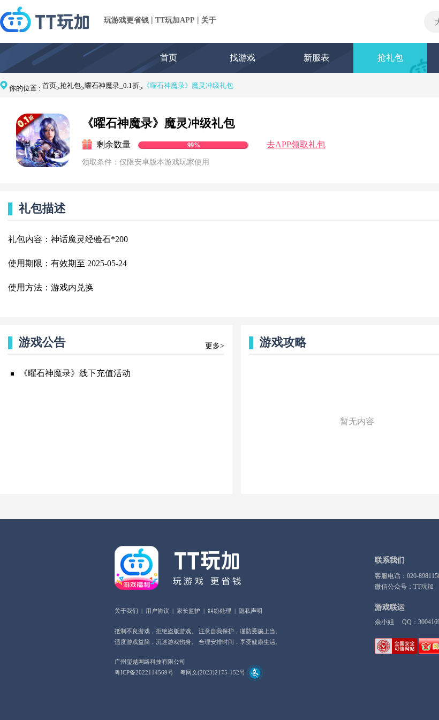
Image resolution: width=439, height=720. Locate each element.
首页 (168, 57)
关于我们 (126, 611)
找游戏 (242, 57)
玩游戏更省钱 (126, 20)
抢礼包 (390, 57)
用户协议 (157, 611)
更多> (214, 346)
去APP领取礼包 (296, 144)
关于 (208, 20)
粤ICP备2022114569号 (144, 672)
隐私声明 (250, 611)
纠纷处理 (219, 611)
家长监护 (188, 611)
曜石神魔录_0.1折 (112, 85)
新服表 (316, 57)
